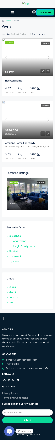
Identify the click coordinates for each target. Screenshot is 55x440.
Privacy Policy (10, 393)
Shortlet (13, 251)
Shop (16, 261)
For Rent (45, 43)
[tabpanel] (27, 194)
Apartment (19, 241)
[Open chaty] (9, 431)
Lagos (12, 287)
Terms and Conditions (15, 397)
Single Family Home (24, 246)
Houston (13, 297)
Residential (15, 235)
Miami (12, 292)
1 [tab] (29, 212)
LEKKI (11, 302)
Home (8, 20)
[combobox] (21, 34)
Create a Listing (45, 12)
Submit (27, 420)
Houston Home (13, 80)
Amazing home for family (20, 143)
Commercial (16, 256)
